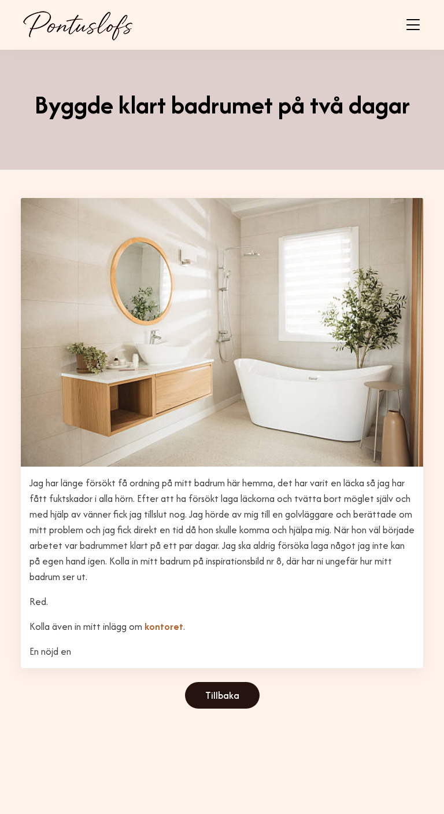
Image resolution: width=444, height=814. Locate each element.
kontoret (164, 626)
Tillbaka (222, 695)
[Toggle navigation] (413, 25)
